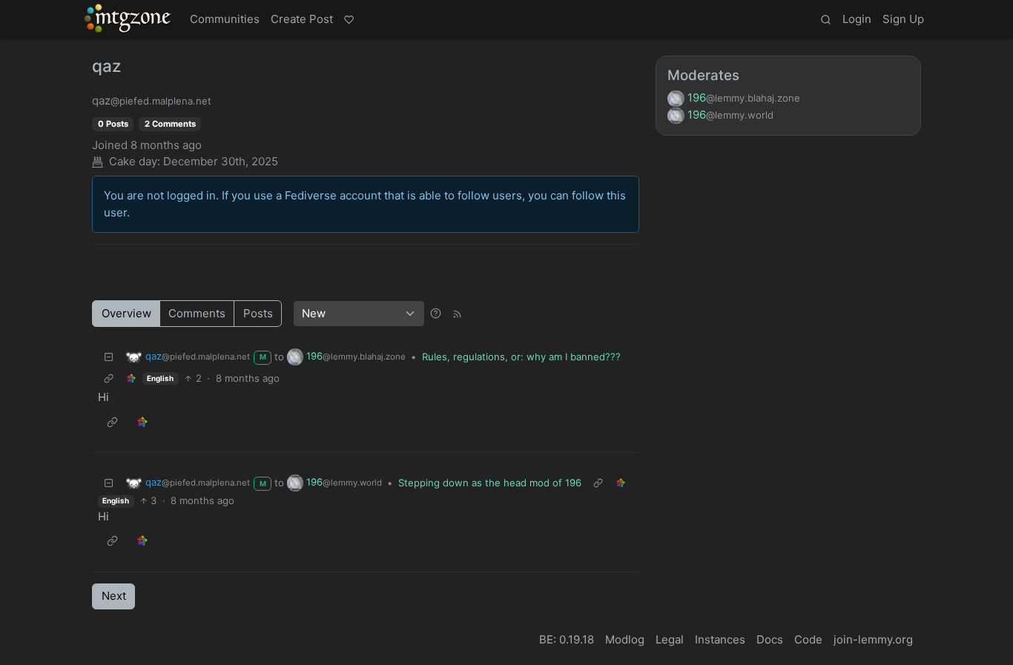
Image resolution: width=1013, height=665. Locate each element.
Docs (769, 639)
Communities (225, 19)
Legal (670, 639)
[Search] (825, 20)
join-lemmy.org (873, 639)
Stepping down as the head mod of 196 (489, 483)
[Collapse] (109, 357)
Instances (720, 639)
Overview (126, 313)
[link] (131, 378)
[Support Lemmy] (348, 20)
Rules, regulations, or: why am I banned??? (521, 357)
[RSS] (457, 313)
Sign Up (903, 19)
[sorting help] (435, 313)
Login (856, 19)
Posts (258, 313)
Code (808, 639)
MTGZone (128, 18)
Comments (196, 313)
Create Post (302, 19)
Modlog (624, 639)
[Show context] (109, 378)
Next (114, 596)
